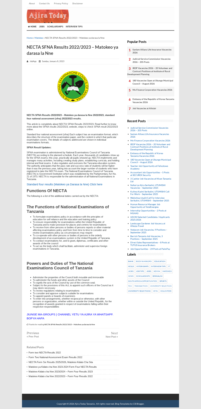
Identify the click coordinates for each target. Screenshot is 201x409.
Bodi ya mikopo (144, 261)
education (159, 261)
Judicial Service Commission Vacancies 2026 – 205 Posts (152, 60)
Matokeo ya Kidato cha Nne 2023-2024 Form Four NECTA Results (63, 366)
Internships (142, 266)
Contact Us (44, 3)
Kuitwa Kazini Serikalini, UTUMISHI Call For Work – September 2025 (149, 193)
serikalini (157, 276)
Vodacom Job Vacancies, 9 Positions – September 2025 (148, 231)
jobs (149, 271)
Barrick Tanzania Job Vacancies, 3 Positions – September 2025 (146, 237)
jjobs (130, 271)
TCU (130, 286)
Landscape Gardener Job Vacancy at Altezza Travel (147, 224)
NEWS (130, 276)
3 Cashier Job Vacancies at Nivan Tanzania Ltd (150, 180)
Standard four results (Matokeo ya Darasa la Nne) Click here (64, 184)
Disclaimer (77, 3)
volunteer (165, 291)
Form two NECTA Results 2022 (45, 352)
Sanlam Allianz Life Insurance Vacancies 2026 (152, 51)
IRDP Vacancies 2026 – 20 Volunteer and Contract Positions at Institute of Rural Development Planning (149, 71)
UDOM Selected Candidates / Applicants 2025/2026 (150, 218)
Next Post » (112, 336)
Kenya (157, 271)
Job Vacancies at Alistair (144, 108)
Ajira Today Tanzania (85, 403)
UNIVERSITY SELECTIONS (139, 291)
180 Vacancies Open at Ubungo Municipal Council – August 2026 (153, 82)
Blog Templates (122, 403)
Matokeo (39, 37)
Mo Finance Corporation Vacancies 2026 (152, 89)
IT (169, 266)
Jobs (42, 26)
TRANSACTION (141, 286)
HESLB (131, 266)
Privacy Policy (61, 3)
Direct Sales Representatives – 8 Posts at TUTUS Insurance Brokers (150, 243)
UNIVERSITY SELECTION (161, 286)
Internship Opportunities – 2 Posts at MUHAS (148, 212)
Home (33, 26)
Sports (163, 281)
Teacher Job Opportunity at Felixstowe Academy (149, 167)
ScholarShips (55, 26)
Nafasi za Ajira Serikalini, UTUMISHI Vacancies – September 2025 (148, 186)
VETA (155, 291)
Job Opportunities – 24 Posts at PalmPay (150, 249)
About (32, 3)
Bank (130, 261)
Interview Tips (74, 26)
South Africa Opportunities (142, 281)
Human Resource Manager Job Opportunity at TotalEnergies (145, 205)
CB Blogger (138, 403)
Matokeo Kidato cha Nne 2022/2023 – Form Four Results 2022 (61, 376)
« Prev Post (33, 336)
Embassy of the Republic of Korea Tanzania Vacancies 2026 (153, 101)
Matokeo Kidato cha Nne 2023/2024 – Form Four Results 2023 (61, 371)
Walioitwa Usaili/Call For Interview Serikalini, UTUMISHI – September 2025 (149, 199)
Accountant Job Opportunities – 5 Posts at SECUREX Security (149, 173)
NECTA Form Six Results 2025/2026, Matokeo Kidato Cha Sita (61, 362)
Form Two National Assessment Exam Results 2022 (55, 357)
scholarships (143, 276)
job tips (140, 271)
